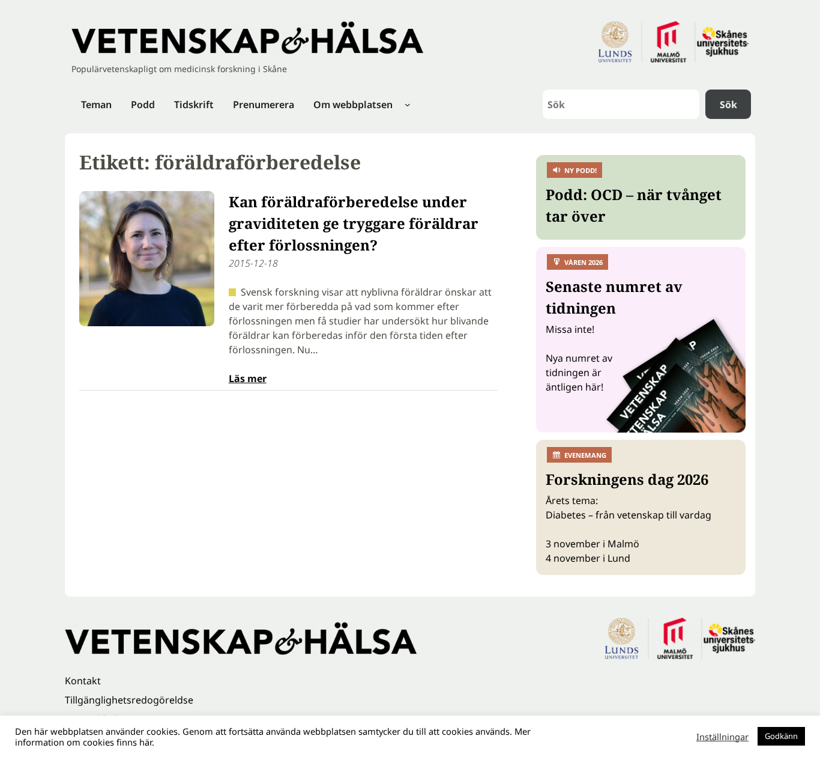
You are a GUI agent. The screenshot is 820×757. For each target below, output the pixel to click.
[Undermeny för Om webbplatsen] (408, 105)
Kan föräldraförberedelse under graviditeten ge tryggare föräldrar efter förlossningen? (353, 223)
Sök (728, 104)
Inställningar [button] (722, 736)
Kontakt (83, 680)
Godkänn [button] (781, 736)
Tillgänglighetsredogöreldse (129, 700)
